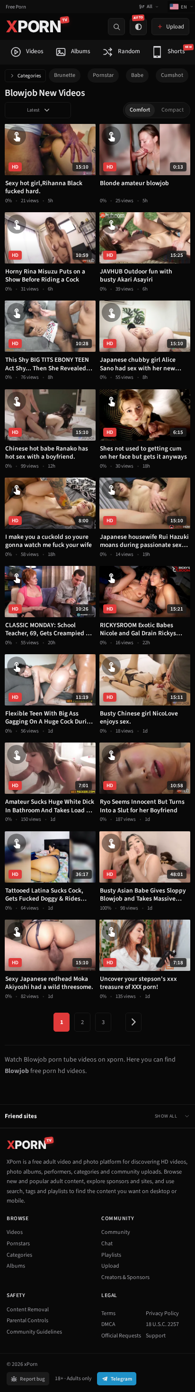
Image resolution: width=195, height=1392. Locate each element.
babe (137, 75)
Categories (29, 75)
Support (156, 1336)
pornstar (103, 75)
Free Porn (16, 6)
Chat (107, 1244)
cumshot (172, 75)
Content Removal (28, 1310)
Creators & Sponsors (125, 1277)
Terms (108, 1313)
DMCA (108, 1324)
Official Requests (121, 1336)
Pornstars (18, 1244)
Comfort (140, 110)
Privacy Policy (162, 1313)
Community (115, 1232)
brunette (64, 75)
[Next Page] (133, 1022)
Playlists (111, 1255)
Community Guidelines (34, 1332)
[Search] (116, 26)
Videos (15, 1232)
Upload (110, 1266)
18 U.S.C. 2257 (162, 1324)
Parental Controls (27, 1321)
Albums (16, 1266)
